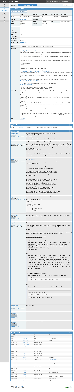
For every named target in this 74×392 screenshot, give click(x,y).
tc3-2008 (22, 118)
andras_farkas (23, 19)
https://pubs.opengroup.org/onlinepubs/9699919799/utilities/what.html (35, 50)
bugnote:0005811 (14, 317)
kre (13, 159)
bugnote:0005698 (21, 218)
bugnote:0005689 (21, 162)
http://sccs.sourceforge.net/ (26, 84)
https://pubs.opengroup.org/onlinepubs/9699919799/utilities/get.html (35, 71)
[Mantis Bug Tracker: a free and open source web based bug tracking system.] (67, 387)
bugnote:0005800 (21, 225)
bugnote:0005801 (21, 308)
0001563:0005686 (31, 159)
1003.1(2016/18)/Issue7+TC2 (52, 1)
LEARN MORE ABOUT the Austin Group (29, 5)
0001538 (21, 127)
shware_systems (15, 141)
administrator (16, 389)
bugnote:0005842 (14, 326)
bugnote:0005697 (21, 199)
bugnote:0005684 (21, 136)
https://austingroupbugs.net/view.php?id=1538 (30, 80)
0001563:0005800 (23, 42)
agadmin (14, 313)
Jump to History (23, 11)
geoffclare (14, 197)
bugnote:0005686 (21, 144)
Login (19, 5)
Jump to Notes (15, 11)
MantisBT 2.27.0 (19, 386)
